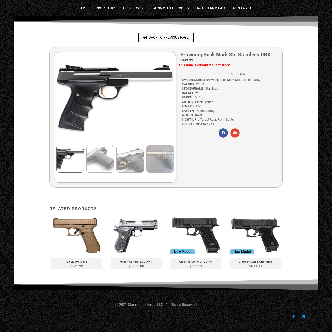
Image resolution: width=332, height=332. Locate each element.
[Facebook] (293, 317)
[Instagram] (303, 317)
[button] (166, 37)
